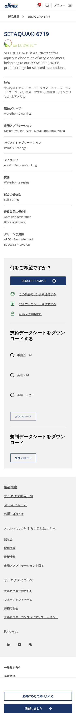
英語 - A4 (23, 375)
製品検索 (13, 16)
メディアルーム (15, 505)
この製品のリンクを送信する (37, 294)
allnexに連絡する (30, 314)
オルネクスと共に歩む (18, 591)
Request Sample (33, 281)
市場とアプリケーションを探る (24, 566)
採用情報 (9, 548)
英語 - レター (25, 395)
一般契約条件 (12, 667)
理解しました (33, 708)
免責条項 (9, 676)
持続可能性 (11, 608)
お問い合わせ (14, 514)
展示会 (8, 539)
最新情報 (9, 557)
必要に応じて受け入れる (38, 696)
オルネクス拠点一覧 (18, 496)
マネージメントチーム (18, 600)
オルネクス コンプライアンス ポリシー (31, 617)
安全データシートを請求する (37, 304)
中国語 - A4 (24, 355)
